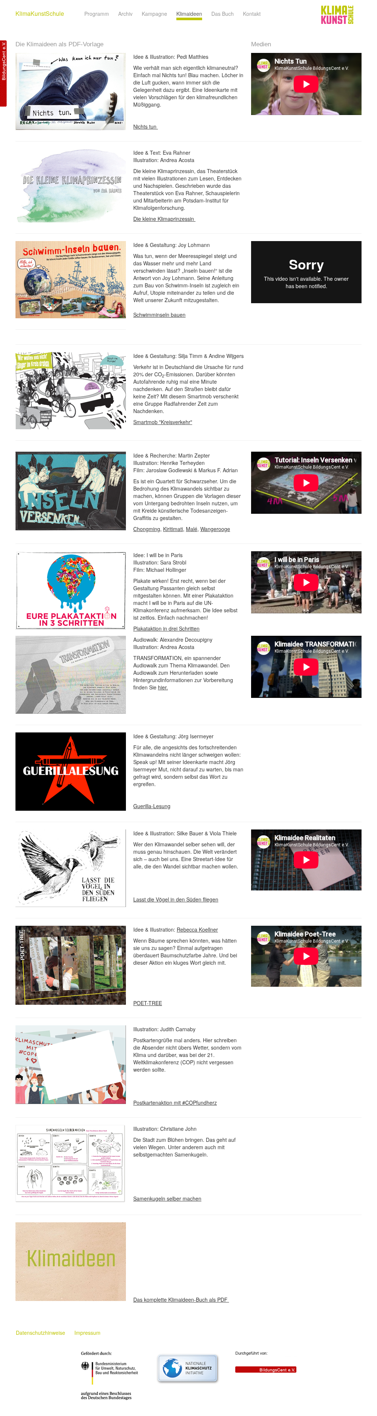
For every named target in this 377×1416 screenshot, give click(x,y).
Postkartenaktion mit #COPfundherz (175, 1102)
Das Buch (222, 13)
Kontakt (252, 13)
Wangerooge (215, 529)
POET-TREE (147, 1003)
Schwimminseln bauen (159, 314)
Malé (191, 529)
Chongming (146, 529)
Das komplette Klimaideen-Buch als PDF (181, 1299)
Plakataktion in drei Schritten (166, 628)
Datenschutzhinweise (40, 1332)
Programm (96, 13)
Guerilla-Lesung (151, 806)
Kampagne (154, 13)
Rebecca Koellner (197, 929)
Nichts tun (145, 126)
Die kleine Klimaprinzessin (164, 218)
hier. (163, 687)
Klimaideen (189, 13)
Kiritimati (173, 529)
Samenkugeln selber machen (167, 1198)
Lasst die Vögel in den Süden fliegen (175, 899)
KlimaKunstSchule (39, 13)
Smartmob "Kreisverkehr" (162, 422)
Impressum (87, 1332)
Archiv (125, 13)
